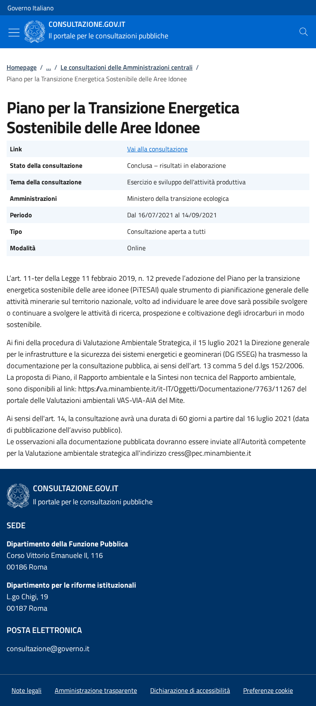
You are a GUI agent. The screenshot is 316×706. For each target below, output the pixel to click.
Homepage (22, 67)
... (48, 67)
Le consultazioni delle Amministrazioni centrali (126, 67)
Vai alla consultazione (157, 149)
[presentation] (304, 32)
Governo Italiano (30, 8)
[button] (268, 690)
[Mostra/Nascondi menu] (14, 32)
